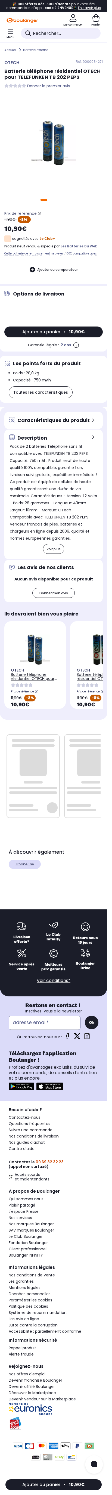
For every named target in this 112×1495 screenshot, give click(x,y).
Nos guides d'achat (27, 1142)
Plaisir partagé (22, 1205)
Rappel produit (22, 1348)
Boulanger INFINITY (26, 1255)
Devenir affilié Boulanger (32, 1386)
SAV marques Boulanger (31, 1230)
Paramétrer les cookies (30, 1300)
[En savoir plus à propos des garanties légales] (76, 345)
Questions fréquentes (29, 1123)
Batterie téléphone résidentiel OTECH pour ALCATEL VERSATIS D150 (32, 678)
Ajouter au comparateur (57, 270)
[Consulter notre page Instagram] (87, 1038)
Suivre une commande (30, 1130)
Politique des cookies (28, 1306)
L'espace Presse (24, 1211)
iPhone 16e (24, 864)
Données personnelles (30, 1294)
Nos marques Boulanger (31, 1224)
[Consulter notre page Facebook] (67, 1038)
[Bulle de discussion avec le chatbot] (94, 1464)
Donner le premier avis (48, 86)
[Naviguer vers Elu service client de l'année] (53, 1423)
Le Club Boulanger (26, 1236)
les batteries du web (79, 246)
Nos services (20, 1217)
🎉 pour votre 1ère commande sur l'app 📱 (53, 6)
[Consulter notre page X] (77, 1038)
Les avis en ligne (24, 1319)
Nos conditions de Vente (32, 1275)
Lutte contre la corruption (33, 1325)
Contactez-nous (25, 1117)
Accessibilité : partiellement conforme (45, 1331)
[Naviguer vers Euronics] (53, 1409)
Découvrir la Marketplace (32, 1392)
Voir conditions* (53, 980)
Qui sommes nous (26, 1199)
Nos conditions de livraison (34, 1136)
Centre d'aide (22, 1148)
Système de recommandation (38, 1312)
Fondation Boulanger (28, 1242)
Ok (91, 1022)
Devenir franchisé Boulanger (35, 1380)
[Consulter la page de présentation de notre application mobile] (21, 1086)
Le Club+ (47, 238)
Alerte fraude (21, 1354)
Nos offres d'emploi (27, 1374)
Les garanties (21, 1281)
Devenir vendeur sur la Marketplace (42, 1399)
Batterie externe (35, 50)
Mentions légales (25, 1287)
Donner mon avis (53, 593)
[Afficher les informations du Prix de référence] (39, 213)
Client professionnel (27, 1249)
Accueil (10, 50)
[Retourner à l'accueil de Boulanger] (22, 20)
